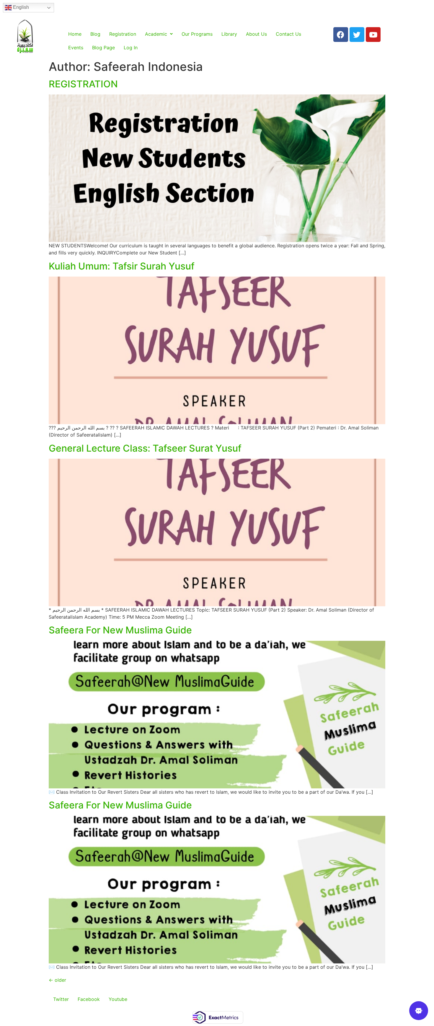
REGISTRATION (83, 84)
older (57, 980)
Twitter (61, 999)
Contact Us (288, 34)
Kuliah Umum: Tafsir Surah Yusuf (122, 266)
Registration (122, 34)
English (20, 7)
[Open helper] (418, 1010)
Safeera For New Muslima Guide (120, 630)
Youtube (118, 999)
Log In (131, 47)
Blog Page (103, 47)
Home (74, 34)
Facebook (89, 999)
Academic (156, 34)
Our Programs (197, 34)
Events (75, 47)
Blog (95, 34)
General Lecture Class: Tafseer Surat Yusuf (145, 448)
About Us (256, 34)
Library (229, 34)
